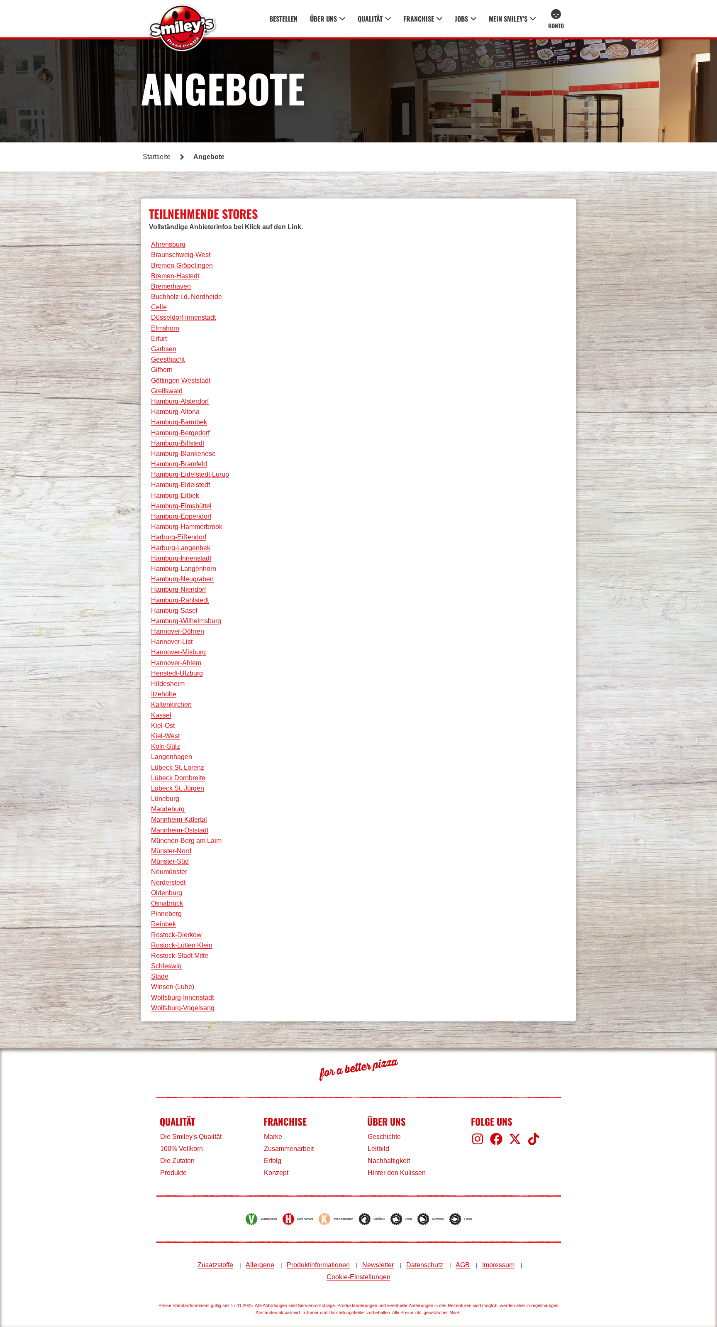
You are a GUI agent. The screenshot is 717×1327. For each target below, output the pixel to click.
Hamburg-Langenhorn (183, 568)
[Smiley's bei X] (515, 1139)
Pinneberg (166, 913)
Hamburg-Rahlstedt (180, 600)
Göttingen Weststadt (180, 380)
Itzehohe (163, 694)
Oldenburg (166, 892)
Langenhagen (171, 756)
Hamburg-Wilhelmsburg (186, 620)
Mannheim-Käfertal (179, 819)
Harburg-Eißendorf (178, 537)
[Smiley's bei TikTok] (533, 1139)
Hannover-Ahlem (176, 662)
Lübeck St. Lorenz (177, 767)
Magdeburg (168, 809)
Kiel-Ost (163, 725)
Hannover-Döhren (177, 631)
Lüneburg (165, 798)
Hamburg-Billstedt (177, 443)
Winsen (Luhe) (172, 986)
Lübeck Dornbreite (178, 777)
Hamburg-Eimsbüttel (181, 505)
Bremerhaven (171, 286)
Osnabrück (167, 903)
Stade (159, 976)
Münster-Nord (171, 850)
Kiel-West (165, 735)
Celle (159, 307)
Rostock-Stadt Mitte (179, 955)
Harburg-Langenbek (180, 547)
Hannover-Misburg (178, 652)
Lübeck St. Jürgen (177, 788)
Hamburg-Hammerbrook (186, 526)
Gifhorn (162, 369)
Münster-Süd (170, 861)
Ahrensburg (168, 244)
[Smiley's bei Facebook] (496, 1139)
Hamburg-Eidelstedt (180, 484)
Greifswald (167, 390)
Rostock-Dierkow (176, 934)
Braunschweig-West (180, 254)
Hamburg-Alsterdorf (180, 401)
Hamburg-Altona (175, 411)
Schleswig (166, 966)
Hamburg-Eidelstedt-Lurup (190, 474)
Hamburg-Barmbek (179, 422)
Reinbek (163, 924)
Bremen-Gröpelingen (182, 265)
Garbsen (163, 349)
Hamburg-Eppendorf (181, 516)
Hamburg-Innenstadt (181, 558)
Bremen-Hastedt (175, 275)
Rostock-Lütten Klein (181, 945)
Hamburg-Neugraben (182, 579)
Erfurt (159, 338)
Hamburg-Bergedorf (180, 432)
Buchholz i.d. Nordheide (186, 296)
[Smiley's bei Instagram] (477, 1139)
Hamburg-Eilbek (175, 495)
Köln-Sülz (165, 746)
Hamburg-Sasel (174, 610)
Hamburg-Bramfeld (179, 464)
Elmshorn (165, 328)
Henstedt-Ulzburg (177, 673)
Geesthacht (168, 359)
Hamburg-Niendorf (178, 589)
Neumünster (169, 871)
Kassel (161, 715)
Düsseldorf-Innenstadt (183, 317)
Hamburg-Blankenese (183, 453)
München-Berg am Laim (186, 840)
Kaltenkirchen (171, 704)
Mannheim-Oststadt (179, 830)
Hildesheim (168, 683)
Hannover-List (172, 641)
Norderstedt (168, 882)
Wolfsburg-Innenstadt (182, 997)
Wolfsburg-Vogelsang (183, 1007)
